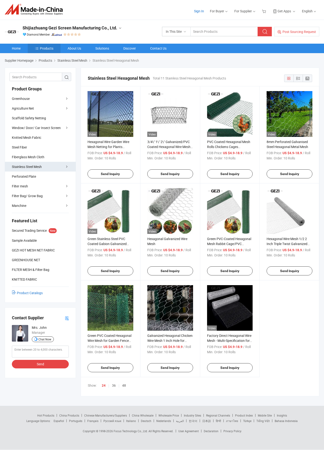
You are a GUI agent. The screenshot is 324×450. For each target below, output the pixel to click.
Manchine (19, 205)
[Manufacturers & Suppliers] (35, 9)
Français (92, 421)
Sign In (199, 11)
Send (40, 364)
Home (16, 48)
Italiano (131, 421)
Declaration (211, 431)
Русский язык (112, 421)
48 (124, 385)
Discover (129, 48)
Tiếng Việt (263, 421)
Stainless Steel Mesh (27, 166)
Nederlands (163, 421)
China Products (69, 415)
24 (104, 385)
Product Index (244, 415)
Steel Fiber (19, 147)
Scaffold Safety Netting (29, 118)
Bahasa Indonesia (286, 421)
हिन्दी (218, 421)
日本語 (206, 421)
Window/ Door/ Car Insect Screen (36, 127)
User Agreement (188, 431)
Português (75, 421)
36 (114, 385)
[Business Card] (67, 318)
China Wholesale (142, 415)
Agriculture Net (23, 108)
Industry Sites (192, 415)
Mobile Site (265, 415)
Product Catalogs (30, 293)
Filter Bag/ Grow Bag (27, 196)
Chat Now (44, 339)
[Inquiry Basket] (264, 11)
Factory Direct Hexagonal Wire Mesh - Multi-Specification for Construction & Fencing (229, 340)
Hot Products (45, 415)
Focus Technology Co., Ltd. (131, 431)
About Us (74, 48)
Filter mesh (20, 186)
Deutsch (146, 421)
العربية (180, 421)
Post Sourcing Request (299, 31)
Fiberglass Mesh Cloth (28, 157)
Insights (282, 415)
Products (46, 48)
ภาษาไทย (232, 421)
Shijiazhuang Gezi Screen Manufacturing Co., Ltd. (70, 27)
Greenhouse (21, 98)
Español (59, 421)
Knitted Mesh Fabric (26, 137)
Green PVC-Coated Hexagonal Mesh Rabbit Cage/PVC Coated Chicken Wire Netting (229, 244)
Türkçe (247, 421)
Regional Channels (218, 415)
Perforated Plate (24, 176)
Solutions (102, 48)
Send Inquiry (110, 174)
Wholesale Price (168, 415)
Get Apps (284, 11)
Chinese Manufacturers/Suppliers (105, 415)
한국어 (193, 421)
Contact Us (158, 48)
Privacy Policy (232, 431)
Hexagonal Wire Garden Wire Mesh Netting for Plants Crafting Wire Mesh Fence (108, 146)
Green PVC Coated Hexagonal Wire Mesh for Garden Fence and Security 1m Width (109, 340)
